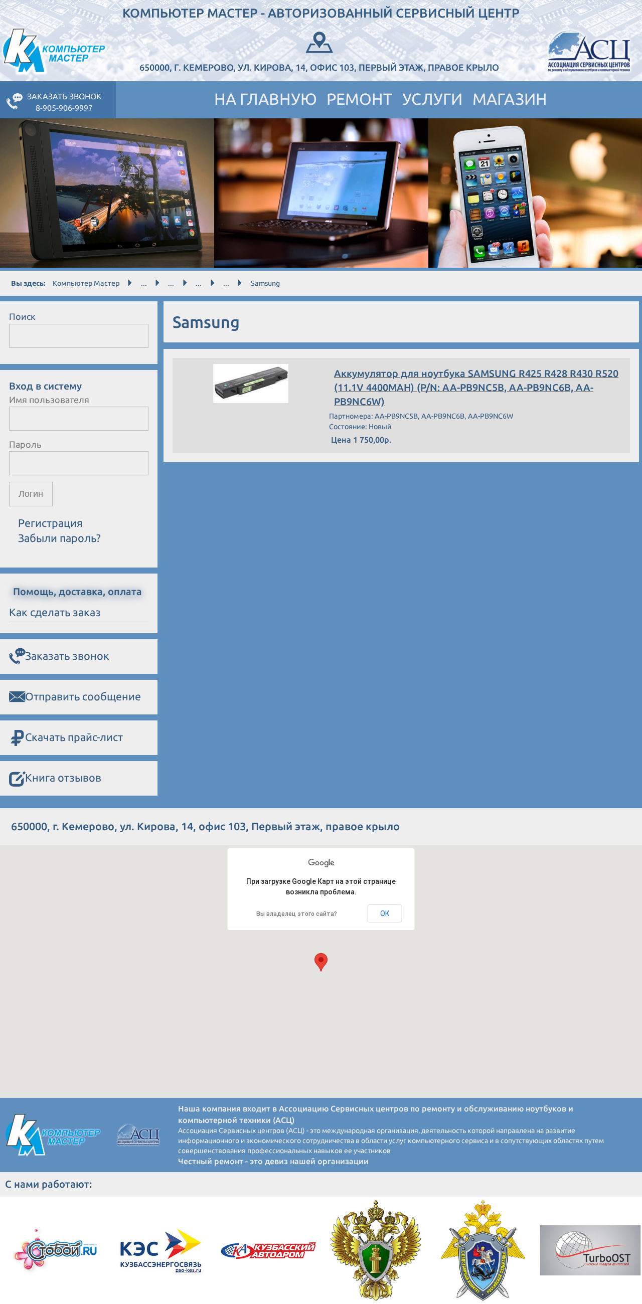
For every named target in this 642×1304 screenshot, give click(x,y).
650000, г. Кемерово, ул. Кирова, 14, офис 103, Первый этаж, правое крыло (319, 67)
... (144, 283)
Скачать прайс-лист (74, 737)
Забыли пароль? (59, 538)
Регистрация (50, 523)
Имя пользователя (49, 400)
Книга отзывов (63, 778)
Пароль (25, 444)
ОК (385, 913)
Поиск (22, 316)
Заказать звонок (67, 656)
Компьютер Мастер (86, 283)
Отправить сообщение (83, 696)
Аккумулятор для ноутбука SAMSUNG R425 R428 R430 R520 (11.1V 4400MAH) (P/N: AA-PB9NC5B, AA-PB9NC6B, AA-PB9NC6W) (476, 388)
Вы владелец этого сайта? (296, 913)
